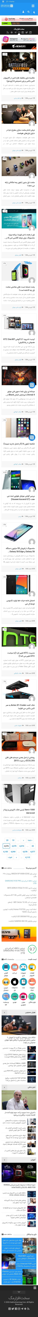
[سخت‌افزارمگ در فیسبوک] (23, 32)
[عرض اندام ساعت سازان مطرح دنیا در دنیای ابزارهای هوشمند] (19, 114)
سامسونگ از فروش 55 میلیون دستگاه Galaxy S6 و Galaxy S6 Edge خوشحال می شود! (20, 552)
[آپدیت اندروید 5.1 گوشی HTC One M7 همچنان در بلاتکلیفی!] (19, 323)
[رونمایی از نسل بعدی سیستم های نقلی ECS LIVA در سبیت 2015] (19, 741)
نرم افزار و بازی (17, 98)
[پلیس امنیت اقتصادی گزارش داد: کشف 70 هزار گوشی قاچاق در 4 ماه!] (31, 1129)
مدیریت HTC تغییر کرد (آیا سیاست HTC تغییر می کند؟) (21, 655)
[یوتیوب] (19, 39)
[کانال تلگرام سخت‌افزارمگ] (15, 32)
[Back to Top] (19, 1292)
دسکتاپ (20, 778)
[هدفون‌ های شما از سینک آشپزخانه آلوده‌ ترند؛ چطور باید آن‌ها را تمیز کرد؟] (31, 1201)
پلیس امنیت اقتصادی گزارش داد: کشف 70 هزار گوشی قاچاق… (15, 1129)
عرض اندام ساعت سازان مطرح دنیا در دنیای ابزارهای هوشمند (20, 132)
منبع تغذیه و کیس (17, 830)
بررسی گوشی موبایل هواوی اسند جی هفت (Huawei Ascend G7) (21, 498)
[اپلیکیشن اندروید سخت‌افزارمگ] (12, 32)
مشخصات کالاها (8, 959)
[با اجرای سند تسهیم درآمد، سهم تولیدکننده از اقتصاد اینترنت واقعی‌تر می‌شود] (19, 1100)
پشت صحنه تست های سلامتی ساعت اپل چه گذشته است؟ (20, 289)
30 (33, 846)
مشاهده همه (7, 868)
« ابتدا (30, 840)
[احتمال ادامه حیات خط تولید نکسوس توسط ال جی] (19, 584)
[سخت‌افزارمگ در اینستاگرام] (19, 32)
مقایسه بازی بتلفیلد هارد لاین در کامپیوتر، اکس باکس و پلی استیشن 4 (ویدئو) (19, 79)
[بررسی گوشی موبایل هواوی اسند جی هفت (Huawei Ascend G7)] (19, 480)
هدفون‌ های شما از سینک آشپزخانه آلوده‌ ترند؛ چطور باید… (15, 1201)
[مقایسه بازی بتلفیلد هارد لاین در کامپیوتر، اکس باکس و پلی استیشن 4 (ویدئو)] (19, 62)
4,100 (5, 851)
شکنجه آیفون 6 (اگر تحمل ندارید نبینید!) (19, 444)
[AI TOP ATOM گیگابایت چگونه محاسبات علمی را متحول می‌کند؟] (31, 1079)
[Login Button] (23, 11)
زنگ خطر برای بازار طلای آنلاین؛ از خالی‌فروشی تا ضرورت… (15, 1151)
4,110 (27, 857)
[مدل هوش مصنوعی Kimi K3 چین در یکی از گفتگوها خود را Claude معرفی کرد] (31, 1072)
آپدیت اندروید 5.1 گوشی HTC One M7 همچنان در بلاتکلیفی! (19, 341)
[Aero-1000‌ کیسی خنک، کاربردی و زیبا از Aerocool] (19, 794)
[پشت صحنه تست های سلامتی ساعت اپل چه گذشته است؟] (19, 271)
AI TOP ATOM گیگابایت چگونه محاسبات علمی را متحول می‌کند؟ (15, 1079)
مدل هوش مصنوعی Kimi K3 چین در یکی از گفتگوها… (15, 1072)
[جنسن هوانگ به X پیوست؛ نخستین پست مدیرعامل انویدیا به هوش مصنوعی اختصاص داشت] (31, 1049)
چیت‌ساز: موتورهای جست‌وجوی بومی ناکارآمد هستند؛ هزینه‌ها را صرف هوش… (14, 1144)
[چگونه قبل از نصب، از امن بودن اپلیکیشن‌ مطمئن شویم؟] (31, 1216)
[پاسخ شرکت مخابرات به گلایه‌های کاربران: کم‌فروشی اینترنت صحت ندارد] (31, 1122)
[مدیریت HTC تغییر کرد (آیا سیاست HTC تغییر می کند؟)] (19, 637)
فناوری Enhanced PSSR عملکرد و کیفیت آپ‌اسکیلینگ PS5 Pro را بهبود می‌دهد (26, 1266)
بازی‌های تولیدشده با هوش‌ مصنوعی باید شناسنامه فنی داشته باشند (12, 1251)
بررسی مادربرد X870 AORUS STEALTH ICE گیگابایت (14, 951)
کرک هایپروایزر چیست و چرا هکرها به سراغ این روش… (14, 1209)
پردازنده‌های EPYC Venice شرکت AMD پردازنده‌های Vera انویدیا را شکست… (15, 1056)
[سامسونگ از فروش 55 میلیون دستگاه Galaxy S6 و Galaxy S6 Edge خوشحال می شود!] (19, 532)
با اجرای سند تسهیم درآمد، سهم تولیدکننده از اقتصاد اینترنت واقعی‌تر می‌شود (20, 1114)
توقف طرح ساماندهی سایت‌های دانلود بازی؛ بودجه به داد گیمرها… (15, 1136)
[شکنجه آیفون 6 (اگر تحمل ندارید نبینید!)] (19, 428)
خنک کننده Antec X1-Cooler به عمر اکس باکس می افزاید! (20, 707)
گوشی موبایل (18, 255)
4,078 (25, 851)
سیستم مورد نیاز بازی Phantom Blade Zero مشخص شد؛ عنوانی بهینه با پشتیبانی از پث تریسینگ (12, 1274)
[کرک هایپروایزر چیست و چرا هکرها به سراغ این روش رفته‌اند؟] (31, 1209)
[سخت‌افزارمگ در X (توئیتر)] (27, 32)
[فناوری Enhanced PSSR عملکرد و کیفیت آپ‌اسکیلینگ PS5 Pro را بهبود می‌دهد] (9, 1265)
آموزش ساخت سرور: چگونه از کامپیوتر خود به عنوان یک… (14, 1223)
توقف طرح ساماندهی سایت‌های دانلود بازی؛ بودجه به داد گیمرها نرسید (12, 1243)
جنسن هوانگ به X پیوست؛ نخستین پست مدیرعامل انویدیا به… (14, 1049)
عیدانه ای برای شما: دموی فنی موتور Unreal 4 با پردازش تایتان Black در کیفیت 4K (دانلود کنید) (21, 395)
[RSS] (8, 32)
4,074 (21, 846)
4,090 (13, 851)
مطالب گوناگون (17, 412)
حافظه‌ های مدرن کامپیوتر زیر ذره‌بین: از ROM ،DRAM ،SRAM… (14, 1194)
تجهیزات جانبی (18, 726)
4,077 (32, 851)
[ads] (19, 19)
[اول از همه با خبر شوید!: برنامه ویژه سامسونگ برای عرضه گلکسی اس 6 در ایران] (19, 219)
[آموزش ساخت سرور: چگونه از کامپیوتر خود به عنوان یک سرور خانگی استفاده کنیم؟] (31, 1224)
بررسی (19, 516)
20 (7, 840)
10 (13, 840)
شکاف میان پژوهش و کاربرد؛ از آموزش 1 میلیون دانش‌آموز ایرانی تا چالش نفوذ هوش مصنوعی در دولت (20, 1040)
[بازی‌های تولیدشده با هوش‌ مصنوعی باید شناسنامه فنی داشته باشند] (29, 1249)
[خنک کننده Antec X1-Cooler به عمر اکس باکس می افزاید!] (19, 689)
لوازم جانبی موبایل (16, 150)
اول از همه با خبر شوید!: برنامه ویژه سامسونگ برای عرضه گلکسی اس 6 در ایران (20, 238)
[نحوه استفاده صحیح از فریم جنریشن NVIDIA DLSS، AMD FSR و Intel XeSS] (19, 1172)
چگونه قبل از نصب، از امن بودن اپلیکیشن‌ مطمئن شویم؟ (16, 1216)
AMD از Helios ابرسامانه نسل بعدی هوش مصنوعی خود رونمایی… (14, 1064)
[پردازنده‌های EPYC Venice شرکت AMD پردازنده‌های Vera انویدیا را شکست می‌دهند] (31, 1057)
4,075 (14, 846)
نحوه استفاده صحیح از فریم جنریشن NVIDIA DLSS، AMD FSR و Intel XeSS (19, 1186)
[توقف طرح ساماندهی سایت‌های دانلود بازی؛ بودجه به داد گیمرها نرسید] (31, 1136)
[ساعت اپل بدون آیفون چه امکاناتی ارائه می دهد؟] (19, 166)
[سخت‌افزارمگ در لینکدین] (30, 32)
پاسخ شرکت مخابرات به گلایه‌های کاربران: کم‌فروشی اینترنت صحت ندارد (14, 1121)
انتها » (10, 857)
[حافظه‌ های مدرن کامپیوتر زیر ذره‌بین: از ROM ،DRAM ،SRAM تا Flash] (31, 1194)
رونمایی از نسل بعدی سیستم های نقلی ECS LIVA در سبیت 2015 (20, 759)
